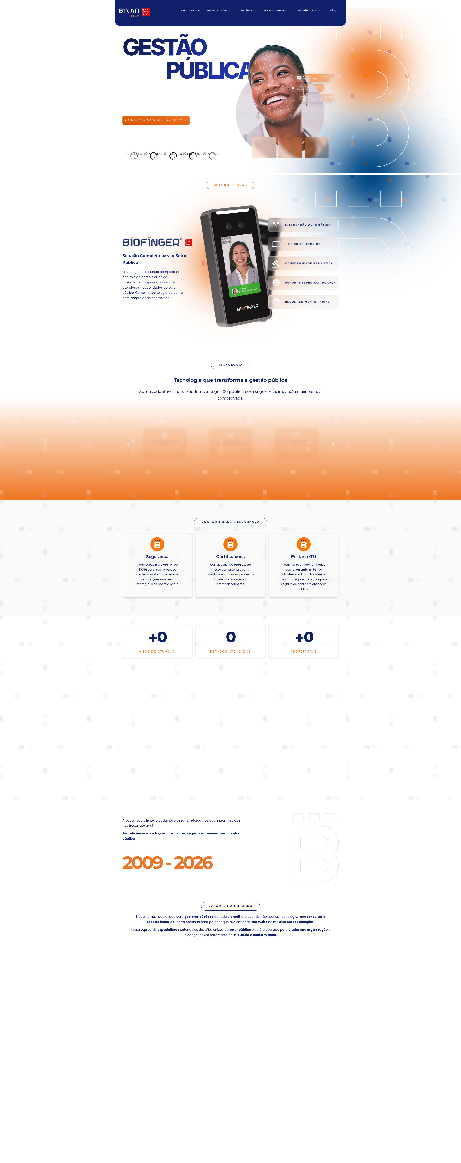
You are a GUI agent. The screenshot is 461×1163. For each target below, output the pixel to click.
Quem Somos (188, 10)
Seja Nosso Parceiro (275, 10)
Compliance (245, 10)
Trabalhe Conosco (309, 10)
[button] (128, 444)
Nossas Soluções (217, 10)
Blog (333, 10)
